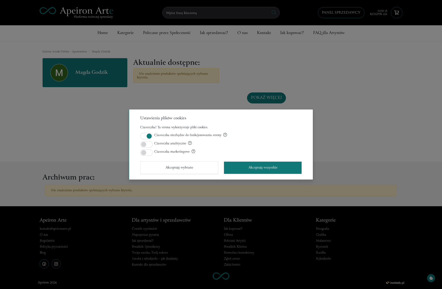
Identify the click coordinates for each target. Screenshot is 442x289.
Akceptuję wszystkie (262, 167)
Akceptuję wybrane (179, 167)
